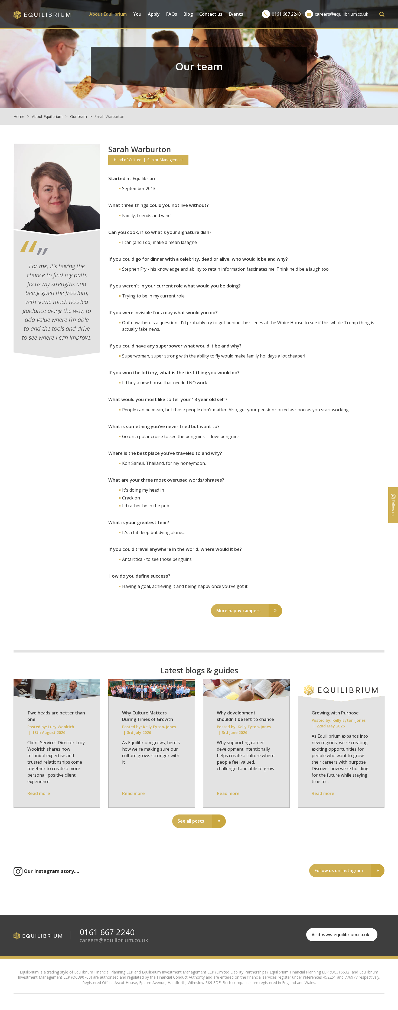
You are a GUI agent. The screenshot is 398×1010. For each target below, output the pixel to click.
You (137, 14)
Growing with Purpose (335, 713)
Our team (78, 116)
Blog (188, 14)
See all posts (191, 821)
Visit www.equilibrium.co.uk (340, 935)
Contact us (210, 14)
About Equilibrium (108, 14)
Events (236, 14)
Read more (38, 793)
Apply (154, 14)
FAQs (171, 14)
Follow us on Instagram (339, 870)
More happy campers (238, 611)
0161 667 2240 (286, 14)
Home (19, 116)
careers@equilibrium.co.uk (341, 14)
